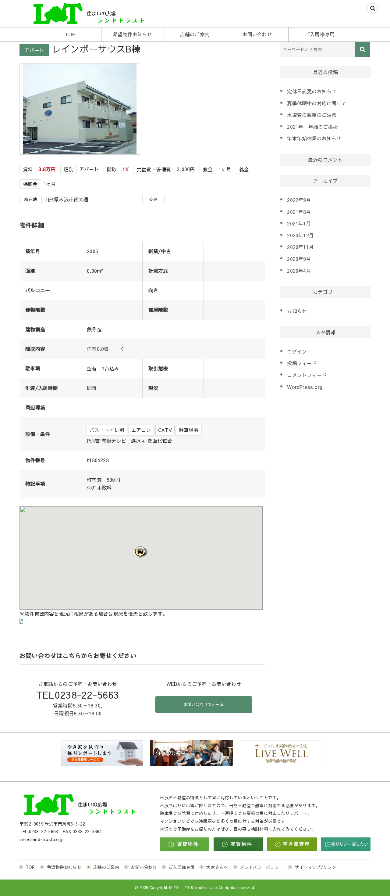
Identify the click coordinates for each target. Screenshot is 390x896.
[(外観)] (81, 108)
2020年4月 (299, 270)
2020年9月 (299, 258)
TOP (70, 34)
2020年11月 (300, 246)
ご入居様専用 (320, 34)
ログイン (297, 351)
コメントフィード (307, 375)
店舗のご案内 (195, 34)
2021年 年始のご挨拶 (312, 126)
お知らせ (297, 311)
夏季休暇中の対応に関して (316, 103)
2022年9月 (299, 199)
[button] (141, 551)
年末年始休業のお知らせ (314, 138)
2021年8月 (299, 211)
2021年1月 (299, 223)
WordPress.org (304, 386)
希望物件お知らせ (132, 34)
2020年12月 (300, 235)
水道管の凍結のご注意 (311, 114)
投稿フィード (302, 363)
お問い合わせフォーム (204, 704)
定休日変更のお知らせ (311, 91)
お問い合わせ (257, 34)
